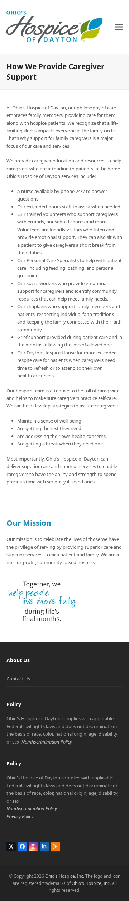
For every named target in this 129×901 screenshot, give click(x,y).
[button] (119, 27)
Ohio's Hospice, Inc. (64, 876)
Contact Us (18, 678)
